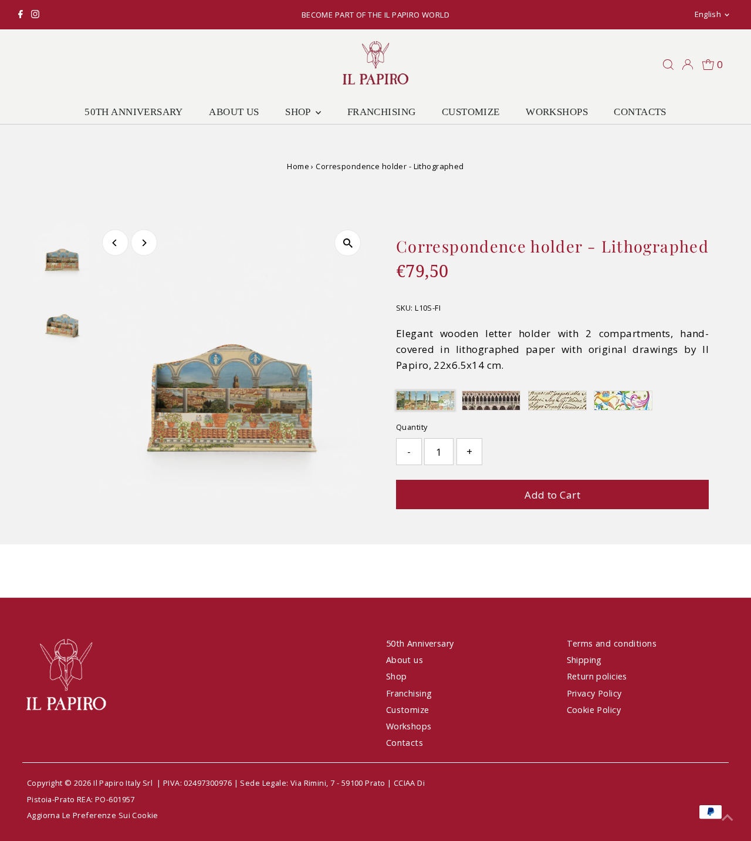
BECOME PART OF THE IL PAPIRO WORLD (375, 14)
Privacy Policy (594, 693)
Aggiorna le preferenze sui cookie (92, 815)
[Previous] (115, 243)
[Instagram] (35, 15)
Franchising (381, 111)
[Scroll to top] (727, 817)
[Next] (144, 243)
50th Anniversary (133, 111)
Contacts (640, 111)
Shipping (584, 659)
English (708, 14)
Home (298, 166)
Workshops (557, 111)
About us (234, 111)
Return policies (597, 676)
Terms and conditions (612, 643)
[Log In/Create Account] (687, 64)
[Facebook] (20, 15)
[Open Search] (668, 64)
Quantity (411, 427)
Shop (299, 111)
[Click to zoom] (347, 243)
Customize (471, 111)
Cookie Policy (594, 709)
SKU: (404, 307)
